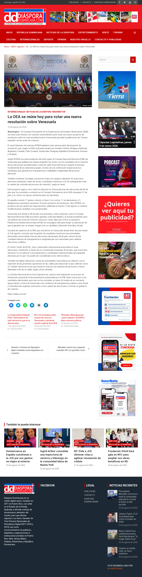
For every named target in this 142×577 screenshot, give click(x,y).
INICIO (9, 32)
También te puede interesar (23, 424)
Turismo (118, 32)
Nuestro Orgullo (80, 39)
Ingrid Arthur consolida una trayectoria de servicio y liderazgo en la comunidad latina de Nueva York (54, 458)
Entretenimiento (88, 32)
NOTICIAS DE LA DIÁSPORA (60, 32)
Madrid (19, 441)
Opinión (62, 39)
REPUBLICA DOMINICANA (29, 32)
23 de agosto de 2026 (15, 465)
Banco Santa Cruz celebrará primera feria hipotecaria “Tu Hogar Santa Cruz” (128, 535)
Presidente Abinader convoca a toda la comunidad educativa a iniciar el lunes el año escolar (128, 498)
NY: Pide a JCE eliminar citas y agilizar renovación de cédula (87, 456)
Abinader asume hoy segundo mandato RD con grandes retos (70, 348)
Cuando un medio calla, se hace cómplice (127, 551)
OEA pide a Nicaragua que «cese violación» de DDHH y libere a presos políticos (73, 318)
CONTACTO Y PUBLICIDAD (108, 39)
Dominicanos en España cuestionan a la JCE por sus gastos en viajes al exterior (19, 456)
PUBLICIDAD (74, 2)
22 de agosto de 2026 (49, 469)
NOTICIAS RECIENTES (123, 485)
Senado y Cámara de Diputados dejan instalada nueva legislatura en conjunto (27, 350)
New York (45, 441)
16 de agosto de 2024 (17, 127)
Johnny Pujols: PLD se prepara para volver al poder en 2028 (128, 518)
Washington (58, 112)
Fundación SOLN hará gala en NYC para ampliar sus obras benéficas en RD (121, 456)
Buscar (133, 60)
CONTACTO (86, 2)
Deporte (48, 39)
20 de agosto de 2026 (117, 465)
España (10, 441)
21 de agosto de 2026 (83, 465)
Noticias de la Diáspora (38, 112)
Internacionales (30, 39)
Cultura (11, 39)
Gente (105, 32)
